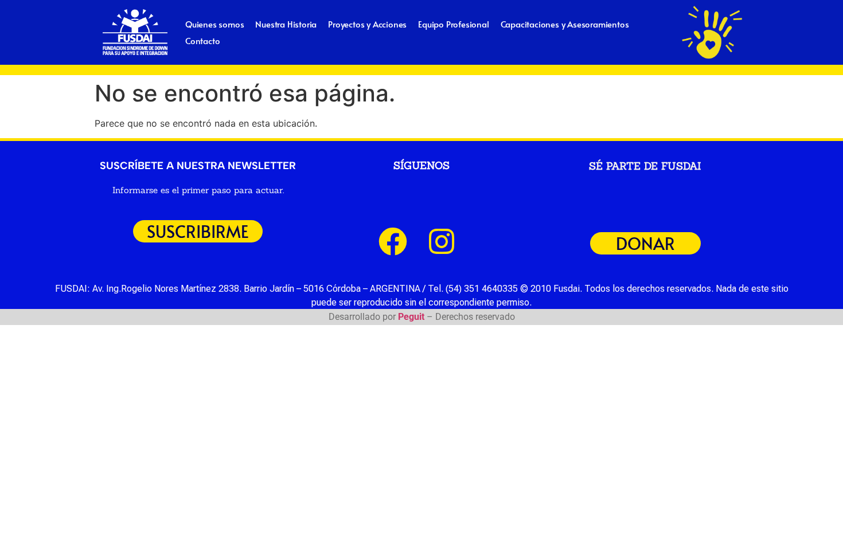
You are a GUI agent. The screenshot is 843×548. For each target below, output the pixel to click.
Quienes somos (214, 24)
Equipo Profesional (453, 24)
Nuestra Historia (286, 24)
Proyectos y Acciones (367, 24)
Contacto (202, 40)
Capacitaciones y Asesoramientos (565, 24)
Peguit (411, 316)
